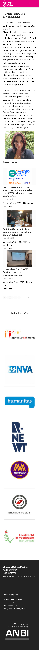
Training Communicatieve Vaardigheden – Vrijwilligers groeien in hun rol (17, 232)
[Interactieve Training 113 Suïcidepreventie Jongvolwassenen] (19, 258)
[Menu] (33, 3)
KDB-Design (29, 576)
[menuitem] (29, 3)
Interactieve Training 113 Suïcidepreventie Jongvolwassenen (15, 272)
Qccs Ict (18, 576)
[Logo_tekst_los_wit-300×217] (16, 3)
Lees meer (8, 206)
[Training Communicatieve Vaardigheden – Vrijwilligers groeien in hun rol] (19, 218)
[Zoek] (29, 3)
